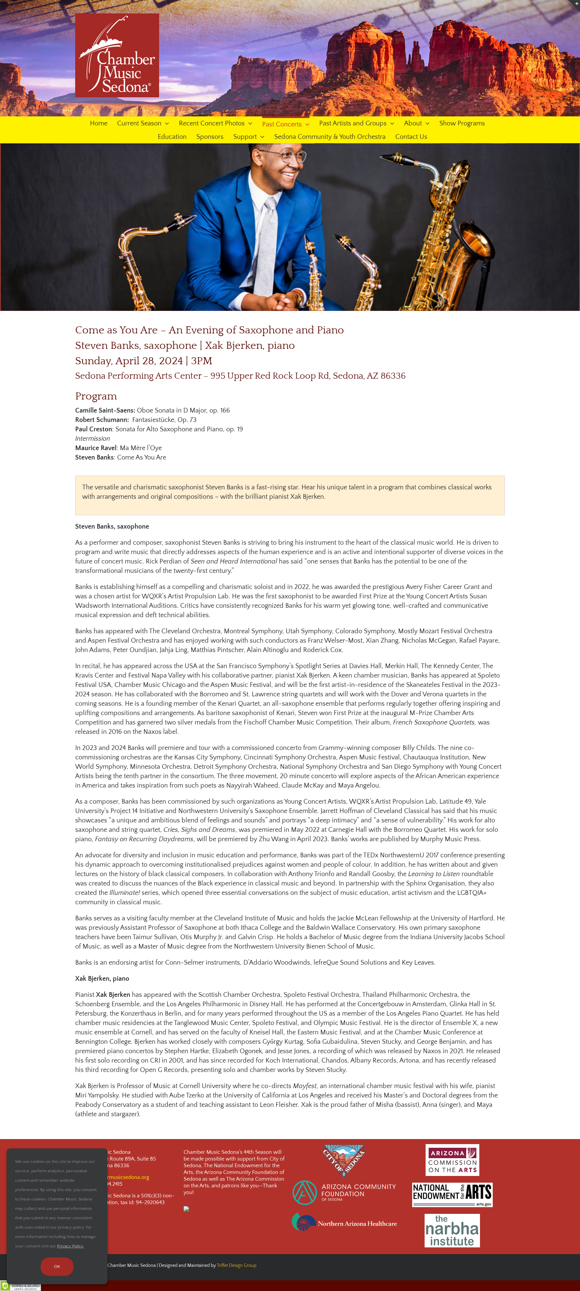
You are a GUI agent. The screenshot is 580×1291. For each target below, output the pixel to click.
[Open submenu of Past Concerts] (305, 123)
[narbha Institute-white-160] (452, 1216)
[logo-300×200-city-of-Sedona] (344, 1146)
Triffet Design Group (236, 1265)
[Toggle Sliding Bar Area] (574, 6)
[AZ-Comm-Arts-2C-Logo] (452, 1146)
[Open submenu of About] (426, 123)
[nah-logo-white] (344, 1215)
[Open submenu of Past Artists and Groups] (390, 123)
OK (57, 1266)
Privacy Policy (70, 1246)
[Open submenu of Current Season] (165, 123)
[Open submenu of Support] (260, 137)
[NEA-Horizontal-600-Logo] (452, 1185)
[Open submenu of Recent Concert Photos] (248, 123)
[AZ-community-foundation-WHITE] (344, 1182)
